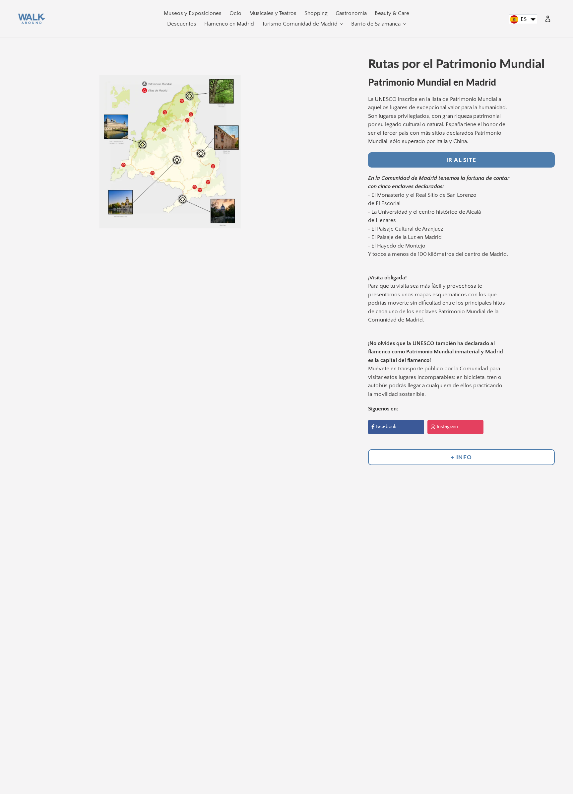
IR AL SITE (461, 159)
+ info (461, 457)
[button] (523, 19)
